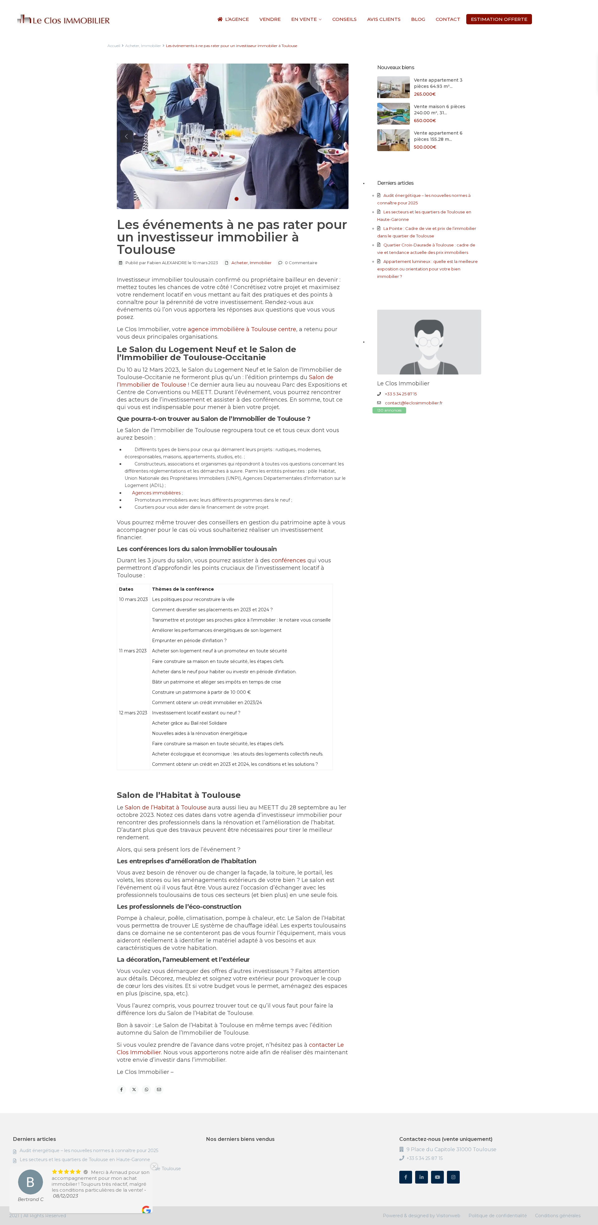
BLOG (418, 19)
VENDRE (270, 19)
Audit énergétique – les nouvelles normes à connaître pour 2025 (89, 1150)
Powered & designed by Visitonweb (421, 1215)
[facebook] (405, 1177)
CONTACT (448, 19)
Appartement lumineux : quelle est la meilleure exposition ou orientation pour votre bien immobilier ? (427, 269)
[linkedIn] (421, 1177)
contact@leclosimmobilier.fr (414, 402)
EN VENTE (304, 19)
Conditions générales (558, 1215)
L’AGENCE (237, 19)
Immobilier (151, 45)
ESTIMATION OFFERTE (499, 19)
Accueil (113, 45)
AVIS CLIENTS (384, 19)
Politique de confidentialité (497, 1215)
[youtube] (437, 1177)
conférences (288, 560)
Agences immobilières (156, 493)
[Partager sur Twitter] (134, 1089)
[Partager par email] (159, 1089)
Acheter (132, 45)
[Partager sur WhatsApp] (146, 1089)
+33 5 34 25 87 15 (401, 393)
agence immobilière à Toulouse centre (241, 329)
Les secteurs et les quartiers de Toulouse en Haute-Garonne (85, 1159)
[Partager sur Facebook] (121, 1089)
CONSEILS (344, 19)
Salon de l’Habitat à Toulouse (164, 807)
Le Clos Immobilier (403, 383)
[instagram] (453, 1177)
